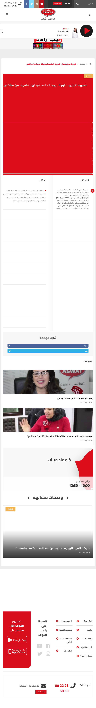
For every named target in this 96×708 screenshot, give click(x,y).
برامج (89, 630)
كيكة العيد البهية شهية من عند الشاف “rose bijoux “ (53, 548)
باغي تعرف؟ (63, 31)
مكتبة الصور (65, 630)
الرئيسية (88, 621)
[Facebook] (26, 4)
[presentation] (2, 29)
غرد (86, 351)
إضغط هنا (41, 691)
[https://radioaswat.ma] (90, 64)
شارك (86, 345)
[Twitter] (31, 4)
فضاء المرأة (86, 656)
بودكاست (87, 639)
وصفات (82, 64)
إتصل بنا (68, 651)
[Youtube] (41, 4)
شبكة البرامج (85, 647)
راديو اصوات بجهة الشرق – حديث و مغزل (75, 398)
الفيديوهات (66, 621)
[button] (77, 4)
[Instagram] (36, 4)
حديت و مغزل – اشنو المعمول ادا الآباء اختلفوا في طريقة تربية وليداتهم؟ (60, 436)
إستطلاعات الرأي (66, 640)
